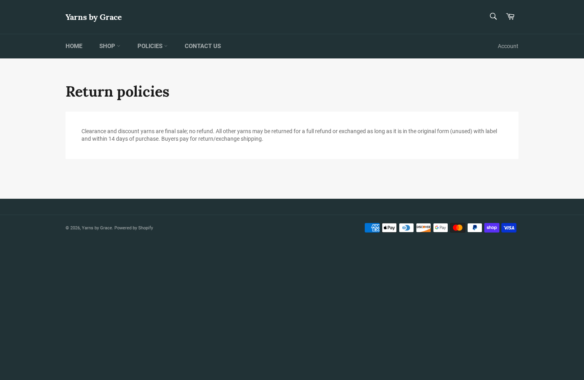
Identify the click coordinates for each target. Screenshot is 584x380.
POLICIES (150, 46)
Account (508, 46)
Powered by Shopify (133, 228)
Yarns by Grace (94, 17)
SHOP (108, 46)
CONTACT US (203, 46)
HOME (74, 46)
